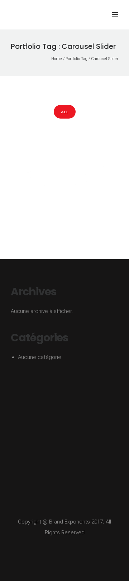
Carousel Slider (104, 58)
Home (56, 58)
